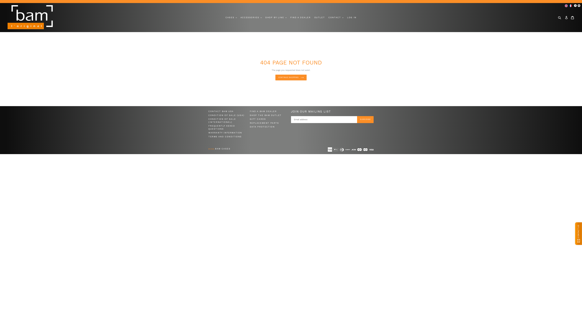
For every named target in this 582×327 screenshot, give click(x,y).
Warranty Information (225, 133)
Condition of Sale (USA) (226, 115)
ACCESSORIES (250, 17)
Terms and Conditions (225, 136)
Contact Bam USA (221, 111)
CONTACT (335, 17)
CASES (230, 17)
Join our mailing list (311, 111)
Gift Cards (258, 119)
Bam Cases (222, 149)
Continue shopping (288, 77)
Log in (351, 17)
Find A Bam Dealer (263, 111)
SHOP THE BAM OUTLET (266, 115)
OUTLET (319, 17)
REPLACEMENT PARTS (264, 123)
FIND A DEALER (300, 17)
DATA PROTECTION (262, 127)
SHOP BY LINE (275, 17)
